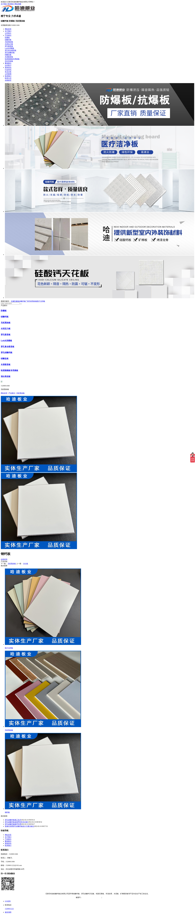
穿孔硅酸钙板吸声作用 (13, 824)
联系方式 (8, 78)
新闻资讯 (8, 67)
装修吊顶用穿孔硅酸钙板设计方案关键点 (19, 826)
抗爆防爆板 (15, 301)
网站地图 (18, 4)
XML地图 (115, 897)
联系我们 (11, 4)
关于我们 (4, 4)
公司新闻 (8, 74)
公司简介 (8, 33)
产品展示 (8, 35)
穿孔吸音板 (9, 46)
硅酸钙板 (8, 40)
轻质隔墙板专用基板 (12, 59)
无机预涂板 (9, 42)
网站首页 (8, 29)
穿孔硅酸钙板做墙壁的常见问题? (16, 822)
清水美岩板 (9, 61)
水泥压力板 (9, 44)
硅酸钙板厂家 (24, 301)
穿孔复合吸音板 (10, 50)
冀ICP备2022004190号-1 (90, 897)
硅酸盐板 (8, 55)
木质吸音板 (9, 57)
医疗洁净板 (41, 301)
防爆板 (7, 37)
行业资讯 (8, 69)
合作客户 (8, 65)
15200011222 (9, 909)
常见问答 (8, 72)
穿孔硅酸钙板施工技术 (13, 820)
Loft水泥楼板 (9, 48)
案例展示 (8, 63)
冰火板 (25, 563)
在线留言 (8, 80)
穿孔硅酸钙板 (10, 52)
